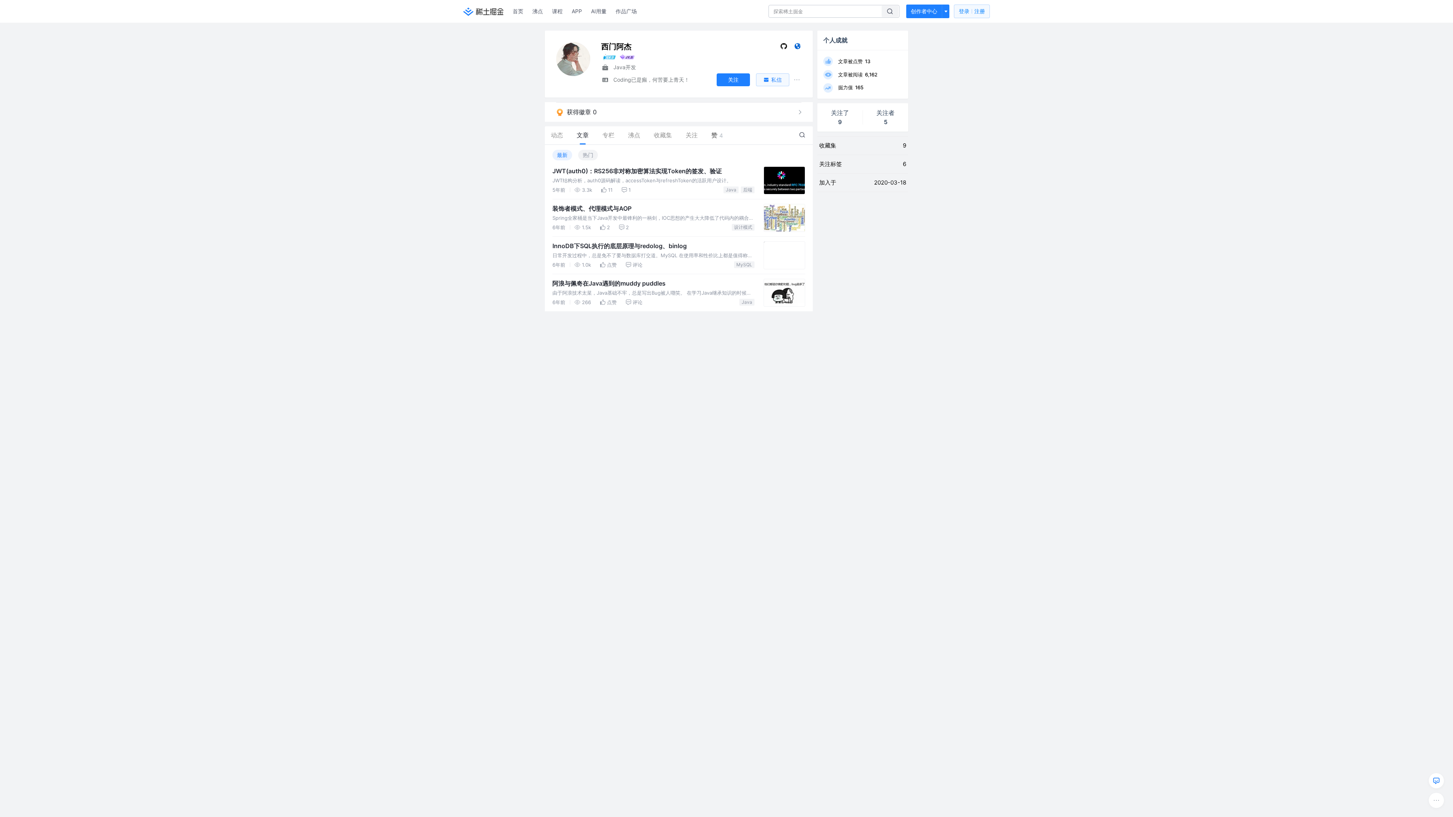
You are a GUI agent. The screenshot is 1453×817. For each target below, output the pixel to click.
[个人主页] (797, 48)
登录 (972, 11)
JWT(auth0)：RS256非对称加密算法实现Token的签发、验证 (637, 171)
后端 (747, 190)
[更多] (1436, 800)
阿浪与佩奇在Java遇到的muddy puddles (609, 283)
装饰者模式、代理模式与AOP (592, 208)
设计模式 (743, 227)
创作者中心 (924, 11)
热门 (588, 155)
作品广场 (626, 11)
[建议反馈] (1436, 780)
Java (731, 190)
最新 (562, 155)
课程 (557, 11)
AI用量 (599, 11)
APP (577, 11)
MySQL (744, 264)
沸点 (537, 11)
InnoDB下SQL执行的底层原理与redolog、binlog (619, 246)
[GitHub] (784, 48)
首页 (518, 11)
